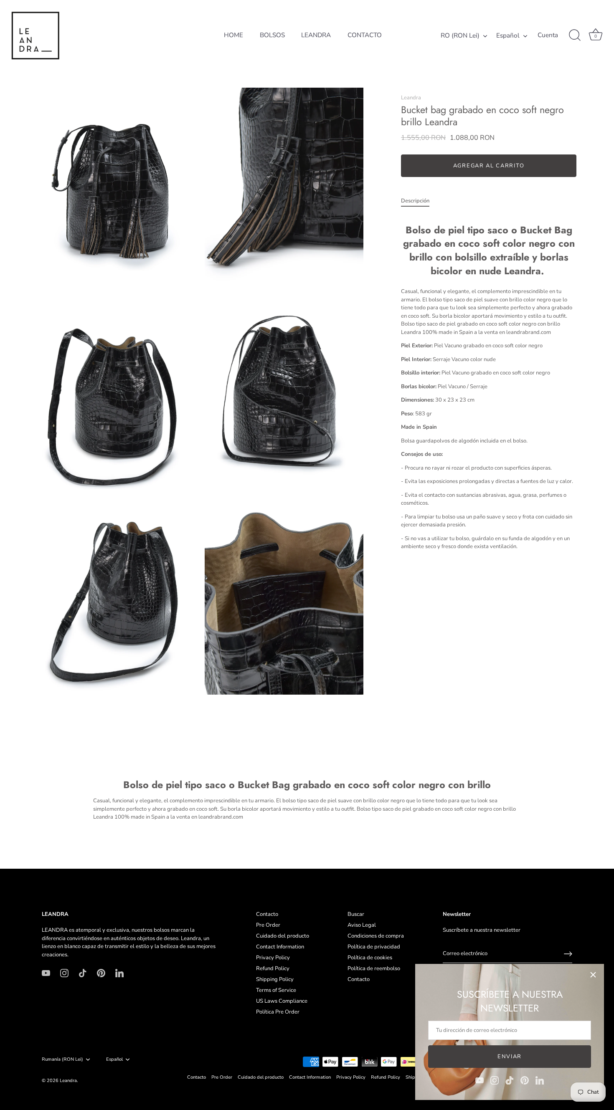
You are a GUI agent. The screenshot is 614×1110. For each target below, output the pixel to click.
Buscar (356, 914)
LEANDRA (316, 35)
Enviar (509, 1056)
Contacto (267, 914)
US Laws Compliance (281, 1001)
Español (508, 36)
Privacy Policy (273, 957)
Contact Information (280, 947)
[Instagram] (494, 1080)
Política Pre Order (277, 1012)
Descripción (415, 201)
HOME (233, 35)
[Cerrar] (593, 975)
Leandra (411, 97)
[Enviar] (568, 954)
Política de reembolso (374, 968)
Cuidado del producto (282, 936)
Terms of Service (276, 990)
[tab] (419, 201)
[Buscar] (575, 35)
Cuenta (548, 35)
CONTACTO (365, 35)
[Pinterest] (524, 1080)
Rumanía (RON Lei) (62, 1059)
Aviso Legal (362, 925)
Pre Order (268, 925)
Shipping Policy (275, 979)
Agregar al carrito (488, 165)
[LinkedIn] (539, 1080)
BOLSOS (272, 35)
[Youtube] (479, 1080)
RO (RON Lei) (460, 36)
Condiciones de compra (376, 936)
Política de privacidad (374, 947)
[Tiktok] (509, 1080)
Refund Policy (272, 968)
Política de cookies (370, 957)
